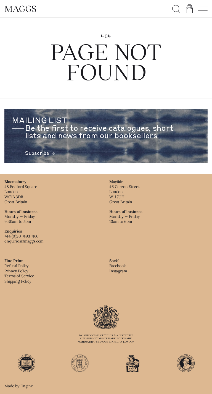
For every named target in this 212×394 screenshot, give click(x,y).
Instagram (118, 270)
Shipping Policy (17, 281)
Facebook (117, 265)
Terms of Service (19, 275)
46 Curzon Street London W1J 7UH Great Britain (124, 194)
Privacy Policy (16, 270)
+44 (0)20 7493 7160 (21, 236)
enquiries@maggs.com (24, 241)
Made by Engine (18, 385)
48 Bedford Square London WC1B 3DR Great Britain (20, 194)
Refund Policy (16, 265)
